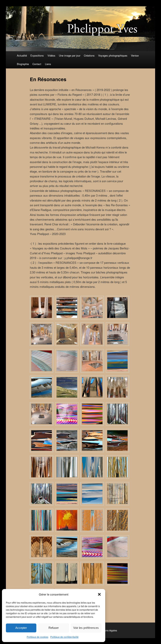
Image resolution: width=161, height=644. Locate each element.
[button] (99, 594)
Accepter (21, 627)
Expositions (37, 55)
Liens (48, 64)
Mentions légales (108, 630)
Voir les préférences (86, 627)
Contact (36, 64)
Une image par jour (69, 55)
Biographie (23, 64)
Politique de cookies (37, 636)
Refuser (53, 627)
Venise (135, 55)
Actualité (22, 55)
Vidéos (51, 55)
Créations (89, 55)
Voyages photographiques (112, 55)
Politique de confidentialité (64, 636)
